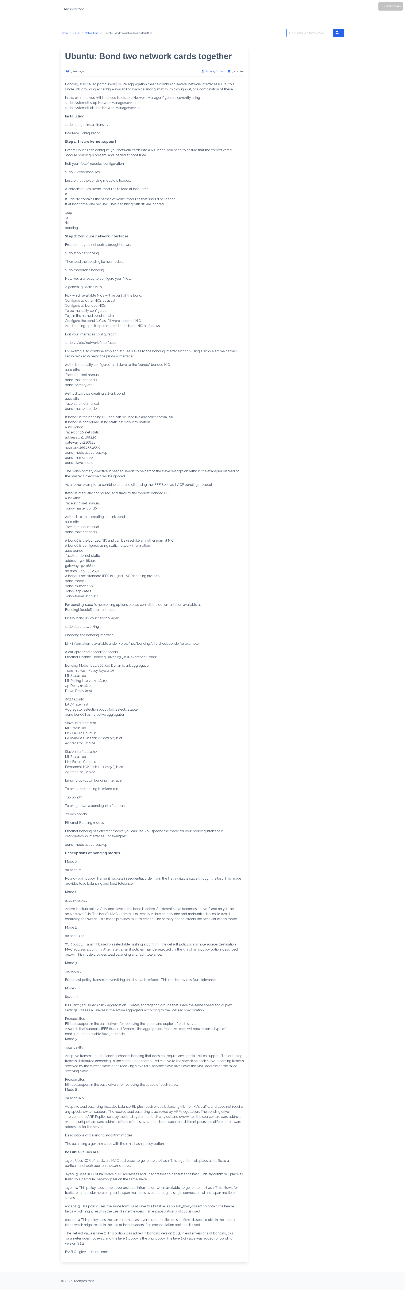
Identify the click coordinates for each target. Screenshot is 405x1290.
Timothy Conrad (215, 71)
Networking (91, 32)
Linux (76, 32)
